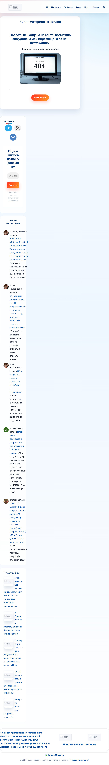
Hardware (56, 7)
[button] (104, 7)
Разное (96, 7)
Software (68, 7)
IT (47, 7)
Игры (86, 7)
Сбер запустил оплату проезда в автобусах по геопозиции (16, 381)
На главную (40, 97)
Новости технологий (79, 760)
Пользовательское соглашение (79, 744)
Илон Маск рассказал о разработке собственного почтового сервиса (17, 442)
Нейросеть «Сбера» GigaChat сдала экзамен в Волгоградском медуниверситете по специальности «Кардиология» (19, 249)
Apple (78, 7)
